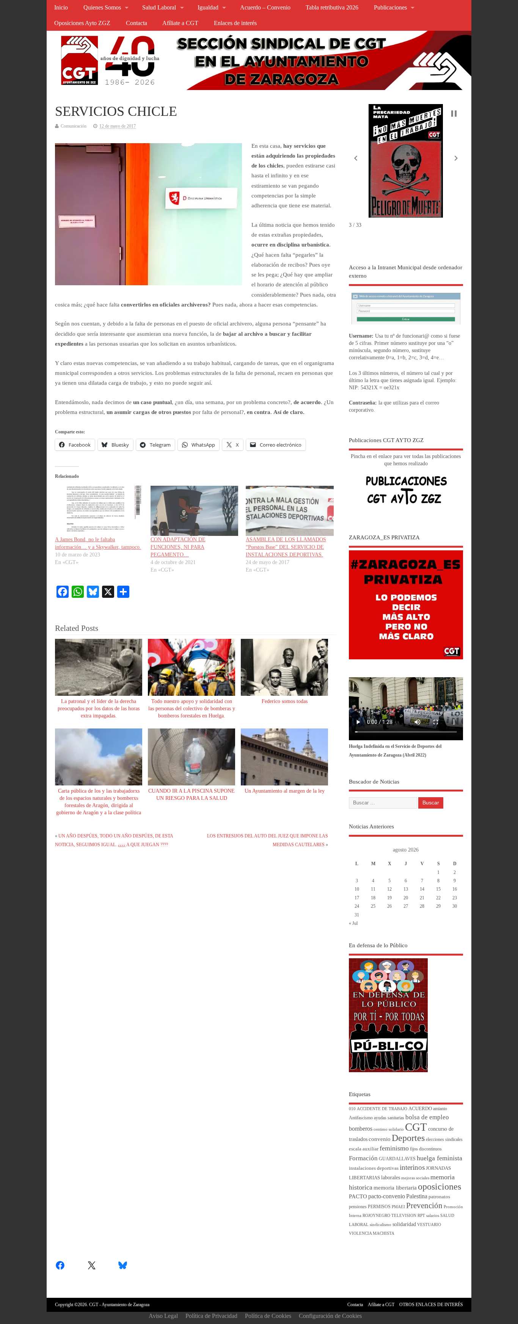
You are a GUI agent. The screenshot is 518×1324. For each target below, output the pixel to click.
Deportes (408, 1138)
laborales (390, 1177)
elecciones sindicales (444, 1139)
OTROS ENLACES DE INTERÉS (431, 1304)
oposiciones (439, 1186)
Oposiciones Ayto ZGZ (82, 23)
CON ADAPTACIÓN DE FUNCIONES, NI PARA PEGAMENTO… (178, 547)
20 (405, 898)
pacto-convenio (386, 1196)
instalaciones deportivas (374, 1168)
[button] (355, 158)
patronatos (439, 1196)
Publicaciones (390, 7)
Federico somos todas (285, 701)
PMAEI (398, 1207)
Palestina (416, 1196)
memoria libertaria (395, 1188)
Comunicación (73, 126)
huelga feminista (439, 1158)
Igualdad (208, 7)
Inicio (61, 7)
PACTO (358, 1196)
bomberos (360, 1128)
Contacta (136, 23)
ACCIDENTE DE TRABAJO (382, 1109)
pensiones (358, 1206)
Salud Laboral (159, 7)
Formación (363, 1158)
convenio (380, 1139)
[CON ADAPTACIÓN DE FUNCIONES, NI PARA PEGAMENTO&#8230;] (194, 511)
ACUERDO (420, 1108)
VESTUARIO (429, 1225)
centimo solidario (389, 1129)
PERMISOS (379, 1206)
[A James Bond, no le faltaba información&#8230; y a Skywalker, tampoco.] (99, 511)
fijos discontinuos (426, 1149)
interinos (412, 1167)
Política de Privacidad (211, 1316)
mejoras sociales (415, 1178)
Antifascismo (361, 1117)
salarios (432, 1215)
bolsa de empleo (427, 1117)
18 (373, 898)
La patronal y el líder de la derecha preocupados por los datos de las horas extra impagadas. (99, 708)
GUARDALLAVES (397, 1159)
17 (357, 898)
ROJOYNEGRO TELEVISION (389, 1215)
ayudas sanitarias (389, 1117)
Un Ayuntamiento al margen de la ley (285, 791)
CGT (416, 1127)
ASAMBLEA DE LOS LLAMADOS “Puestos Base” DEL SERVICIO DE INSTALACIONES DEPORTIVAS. (286, 547)
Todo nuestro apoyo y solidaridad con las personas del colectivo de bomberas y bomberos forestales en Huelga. (191, 708)
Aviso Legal (163, 1316)
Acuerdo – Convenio (265, 7)
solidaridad (404, 1224)
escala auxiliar (363, 1149)
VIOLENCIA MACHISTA (371, 1233)
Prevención (424, 1205)
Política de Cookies (268, 1316)
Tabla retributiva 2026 (332, 7)
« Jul (353, 923)
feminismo (394, 1148)
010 (352, 1109)
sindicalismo (380, 1225)
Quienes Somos (102, 7)
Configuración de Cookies (330, 1316)
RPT (421, 1215)
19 (389, 898)
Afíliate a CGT (180, 23)
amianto (440, 1108)
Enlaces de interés (235, 23)
